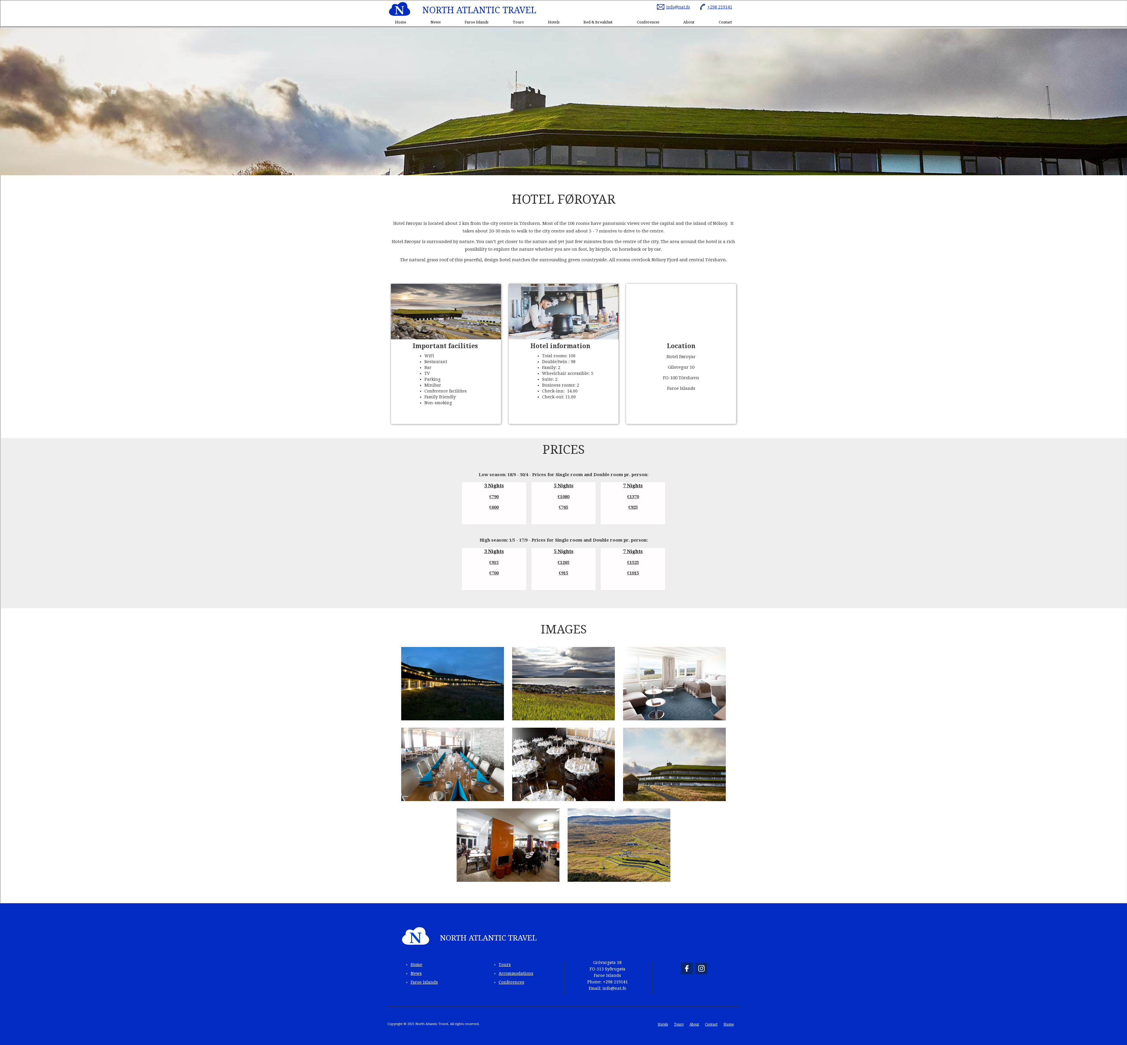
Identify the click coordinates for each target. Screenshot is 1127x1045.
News (436, 22)
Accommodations (516, 973)
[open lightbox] (452, 683)
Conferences (648, 22)
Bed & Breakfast (598, 22)
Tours (518, 22)
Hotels (553, 22)
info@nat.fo (678, 7)
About (688, 22)
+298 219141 (719, 7)
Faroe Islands (476, 22)
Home (400, 22)
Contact (725, 22)
